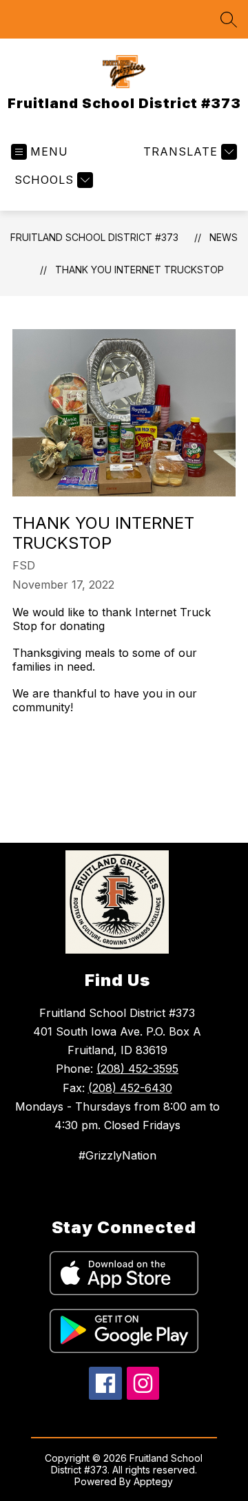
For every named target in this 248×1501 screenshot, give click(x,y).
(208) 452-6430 (130, 1088)
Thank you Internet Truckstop (139, 269)
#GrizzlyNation (117, 1155)
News (223, 237)
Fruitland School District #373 (94, 237)
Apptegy (153, 1481)
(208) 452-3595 (137, 1068)
